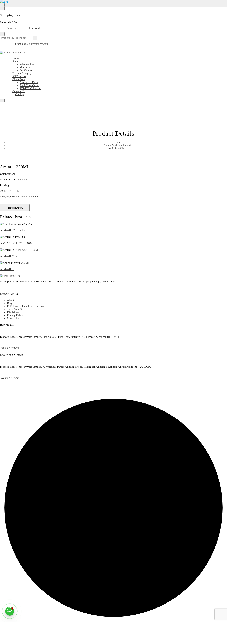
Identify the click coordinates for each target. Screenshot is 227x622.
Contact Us (18, 91)
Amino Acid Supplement (117, 145)
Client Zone (18, 79)
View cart (11, 28)
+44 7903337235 (9, 378)
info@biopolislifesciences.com (32, 43)
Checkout (34, 28)
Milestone (25, 67)
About (15, 61)
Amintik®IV (9, 256)
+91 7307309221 (9, 348)
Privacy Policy (15, 315)
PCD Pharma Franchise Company (25, 306)
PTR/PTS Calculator (30, 88)
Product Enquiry (15, 207)
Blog (9, 303)
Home (15, 58)
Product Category (22, 73)
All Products (19, 76)
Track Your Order (29, 85)
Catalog (19, 94)
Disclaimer (13, 312)
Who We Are (27, 64)
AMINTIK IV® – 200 (16, 243)
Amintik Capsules (13, 230)
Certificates (26, 70)
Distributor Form (29, 82)
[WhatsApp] (9, 611)
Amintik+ (7, 269)
